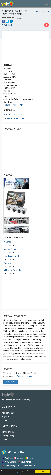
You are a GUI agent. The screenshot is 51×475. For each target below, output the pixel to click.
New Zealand (10, 462)
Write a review (10, 382)
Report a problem (42, 11)
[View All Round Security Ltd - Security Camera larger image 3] (16, 220)
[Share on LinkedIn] (11, 21)
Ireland (30, 458)
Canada (19, 458)
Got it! (42, 471)
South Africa (25, 462)
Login (4, 420)
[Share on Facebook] (3, 21)
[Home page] (7, 4)
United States (28, 465)
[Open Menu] (46, 4)
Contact (5, 439)
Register (5, 416)
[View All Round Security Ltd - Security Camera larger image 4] (16, 229)
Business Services (12, 114)
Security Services (15, 118)
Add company (8, 413)
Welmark (7, 242)
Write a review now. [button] (24, 376)
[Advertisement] (22, 47)
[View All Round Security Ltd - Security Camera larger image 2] (16, 203)
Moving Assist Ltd (12, 249)
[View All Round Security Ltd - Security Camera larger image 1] (16, 183)
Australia (8, 458)
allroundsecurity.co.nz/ (13, 105)
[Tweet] (7, 21)
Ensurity (7, 263)
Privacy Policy (8, 435)
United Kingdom (11, 465)
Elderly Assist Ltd (11, 256)
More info (19, 473)
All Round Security (12, 270)
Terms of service (9, 432)
